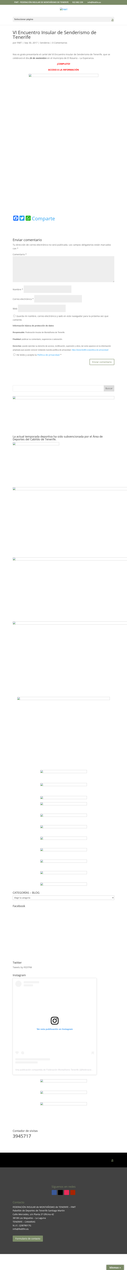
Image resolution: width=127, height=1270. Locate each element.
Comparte (43, 218)
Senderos (45, 42)
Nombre (18, 289)
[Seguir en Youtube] (72, 1192)
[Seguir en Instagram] (66, 1192)
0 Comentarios (59, 42)
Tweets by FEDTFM (22, 967)
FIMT (19, 42)
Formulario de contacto (27, 1238)
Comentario (20, 254)
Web (15, 308)
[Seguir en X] (60, 1192)
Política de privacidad (48, 354)
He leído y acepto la (38, 354)
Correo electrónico (23, 299)
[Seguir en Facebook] (54, 1192)
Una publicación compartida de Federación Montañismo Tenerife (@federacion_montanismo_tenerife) (65, 1069)
